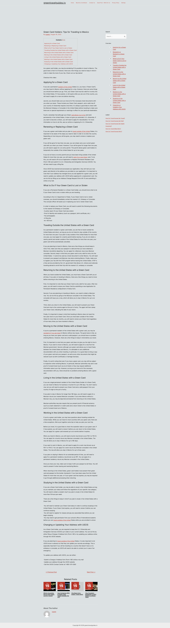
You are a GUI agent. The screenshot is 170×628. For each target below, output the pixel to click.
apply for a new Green (80, 157)
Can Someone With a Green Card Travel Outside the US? (63, 595)
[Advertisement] (85, 15)
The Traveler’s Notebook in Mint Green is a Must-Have (90, 595)
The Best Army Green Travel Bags (77, 593)
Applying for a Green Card (52, 43)
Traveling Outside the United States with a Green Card (60, 50)
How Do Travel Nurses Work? (114, 131)
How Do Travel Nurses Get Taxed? (115, 118)
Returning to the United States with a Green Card (58, 52)
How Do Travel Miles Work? (113, 128)
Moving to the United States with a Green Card (58, 55)
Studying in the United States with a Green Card (58, 61)
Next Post (91, 572)
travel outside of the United (81, 131)
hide (63, 40)
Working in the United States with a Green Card (58, 59)
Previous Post (51, 572)
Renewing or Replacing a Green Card (55, 45)
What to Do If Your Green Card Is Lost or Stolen (58, 48)
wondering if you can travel (52, 333)
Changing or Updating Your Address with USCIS (58, 64)
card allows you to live (78, 115)
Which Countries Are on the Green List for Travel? (48, 594)
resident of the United (65, 87)
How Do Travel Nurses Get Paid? (115, 121)
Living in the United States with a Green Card (57, 57)
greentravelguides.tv (54, 2)
